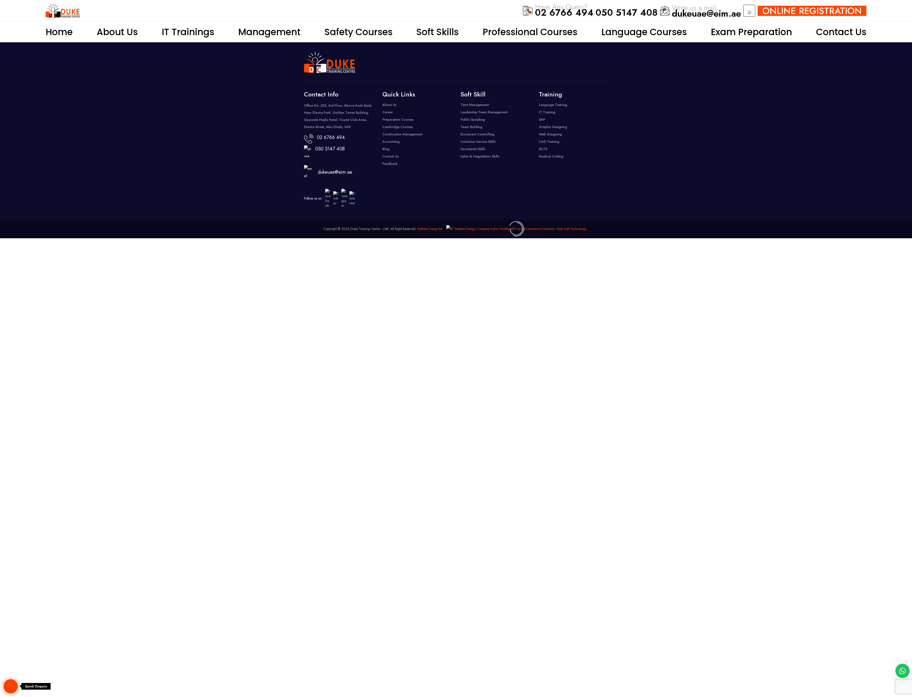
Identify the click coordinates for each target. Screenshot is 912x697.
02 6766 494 (564, 12)
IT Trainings (188, 32)
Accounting (390, 141)
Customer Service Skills (478, 141)
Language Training (553, 104)
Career (387, 112)
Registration (812, 11)
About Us (117, 32)
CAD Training (549, 141)
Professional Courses (530, 32)
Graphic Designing (553, 126)
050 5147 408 (626, 12)
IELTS (543, 149)
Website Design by (429, 228)
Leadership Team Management (484, 112)
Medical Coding (551, 156)
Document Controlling (477, 134)
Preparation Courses (397, 119)
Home (59, 32)
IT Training (547, 112)
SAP (542, 119)
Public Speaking (473, 119)
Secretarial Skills (473, 149)
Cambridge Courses (397, 126)
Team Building (471, 126)
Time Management (475, 104)
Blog (385, 149)
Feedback (389, 163)
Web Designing (550, 134)
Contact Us (841, 32)
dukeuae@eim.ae (706, 13)
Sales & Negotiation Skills (480, 156)
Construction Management (402, 134)
